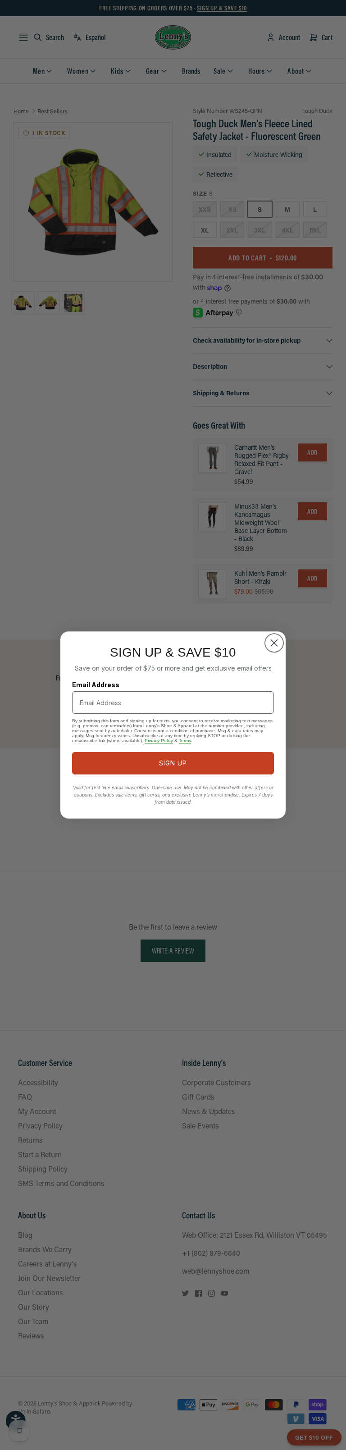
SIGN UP (173, 763)
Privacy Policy (159, 740)
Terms (185, 740)
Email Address (95, 685)
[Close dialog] (274, 643)
